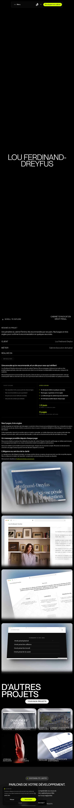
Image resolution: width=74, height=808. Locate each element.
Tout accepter (28, 799)
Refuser (12, 799)
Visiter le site (7, 359)
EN (41, 4)
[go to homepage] (37, 4)
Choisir (20, 803)
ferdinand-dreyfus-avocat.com (25, 459)
